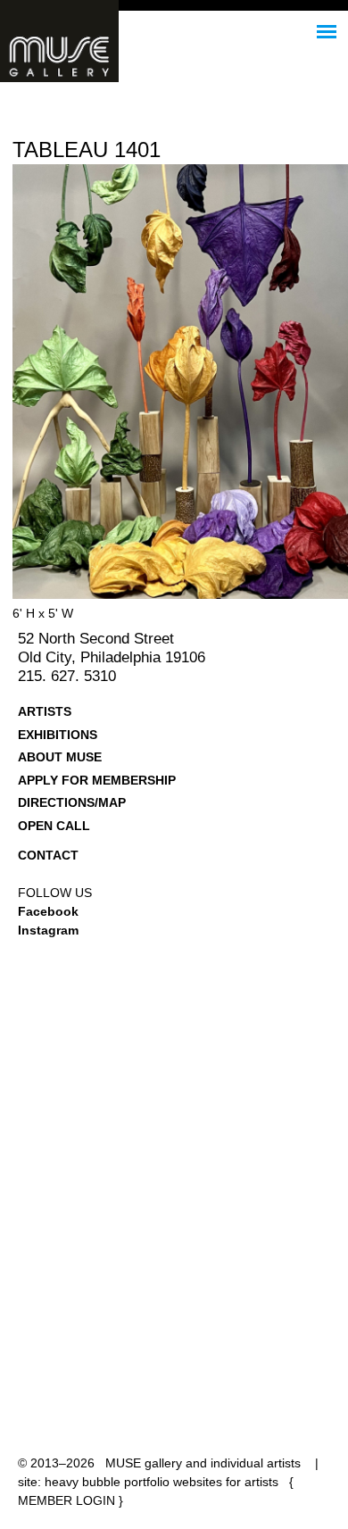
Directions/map (72, 802)
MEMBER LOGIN (66, 1500)
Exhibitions (57, 734)
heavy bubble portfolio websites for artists (161, 1482)
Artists (44, 711)
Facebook (48, 911)
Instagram (48, 930)
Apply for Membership (97, 780)
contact (48, 855)
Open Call (54, 826)
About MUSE (60, 757)
